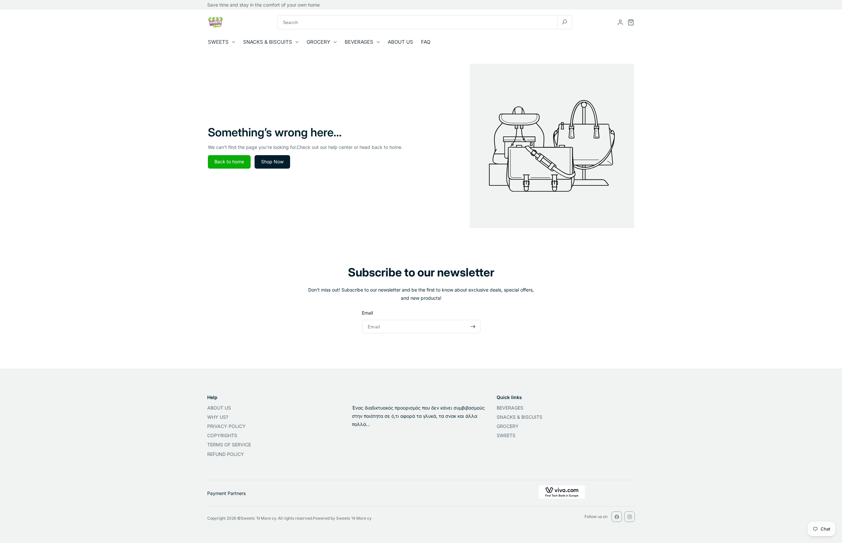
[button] (223, 42)
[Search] (564, 22)
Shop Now (272, 161)
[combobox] (424, 22)
